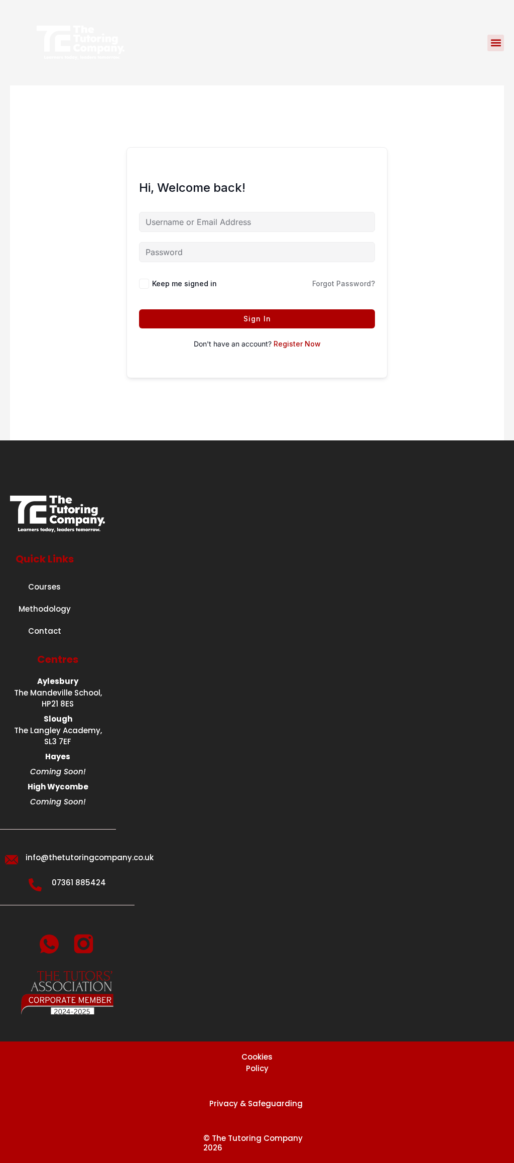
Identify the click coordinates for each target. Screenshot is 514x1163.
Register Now (297, 343)
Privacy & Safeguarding (257, 1103)
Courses (44, 587)
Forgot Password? (343, 283)
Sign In (257, 318)
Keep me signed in (184, 283)
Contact (44, 631)
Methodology (45, 609)
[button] (495, 43)
